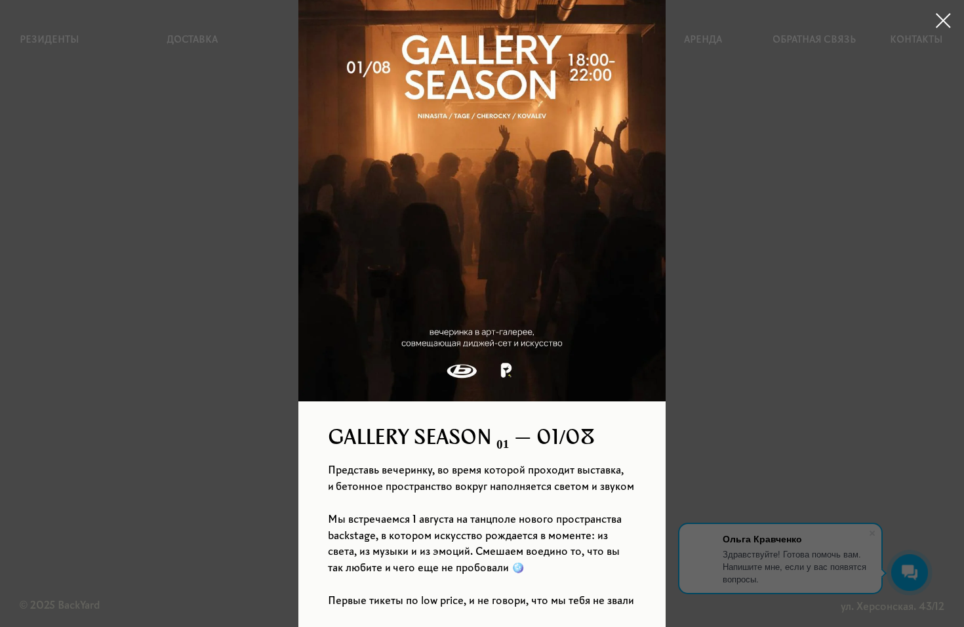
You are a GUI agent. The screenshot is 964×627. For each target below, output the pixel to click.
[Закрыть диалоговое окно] (943, 21)
